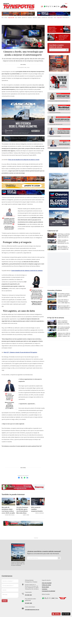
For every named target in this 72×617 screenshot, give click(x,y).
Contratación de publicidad (48, 591)
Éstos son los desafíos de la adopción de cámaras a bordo (23, 159)
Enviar (4, 601)
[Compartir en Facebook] (19, 478)
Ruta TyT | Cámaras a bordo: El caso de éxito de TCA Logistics (20, 352)
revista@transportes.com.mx (32, 609)
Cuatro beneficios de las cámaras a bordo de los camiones (27, 270)
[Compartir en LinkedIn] (27, 478)
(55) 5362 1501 (28, 595)
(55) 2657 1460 (28, 603)
